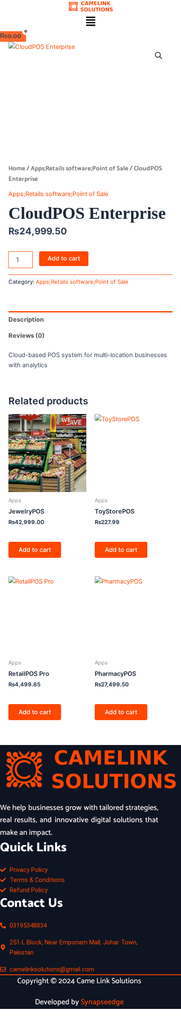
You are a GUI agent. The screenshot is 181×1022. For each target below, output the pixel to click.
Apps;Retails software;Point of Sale (79, 168)
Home (16, 168)
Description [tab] (26, 319)
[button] (90, 22)
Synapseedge (102, 1002)
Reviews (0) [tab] (26, 335)
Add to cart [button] (35, 550)
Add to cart (64, 258)
